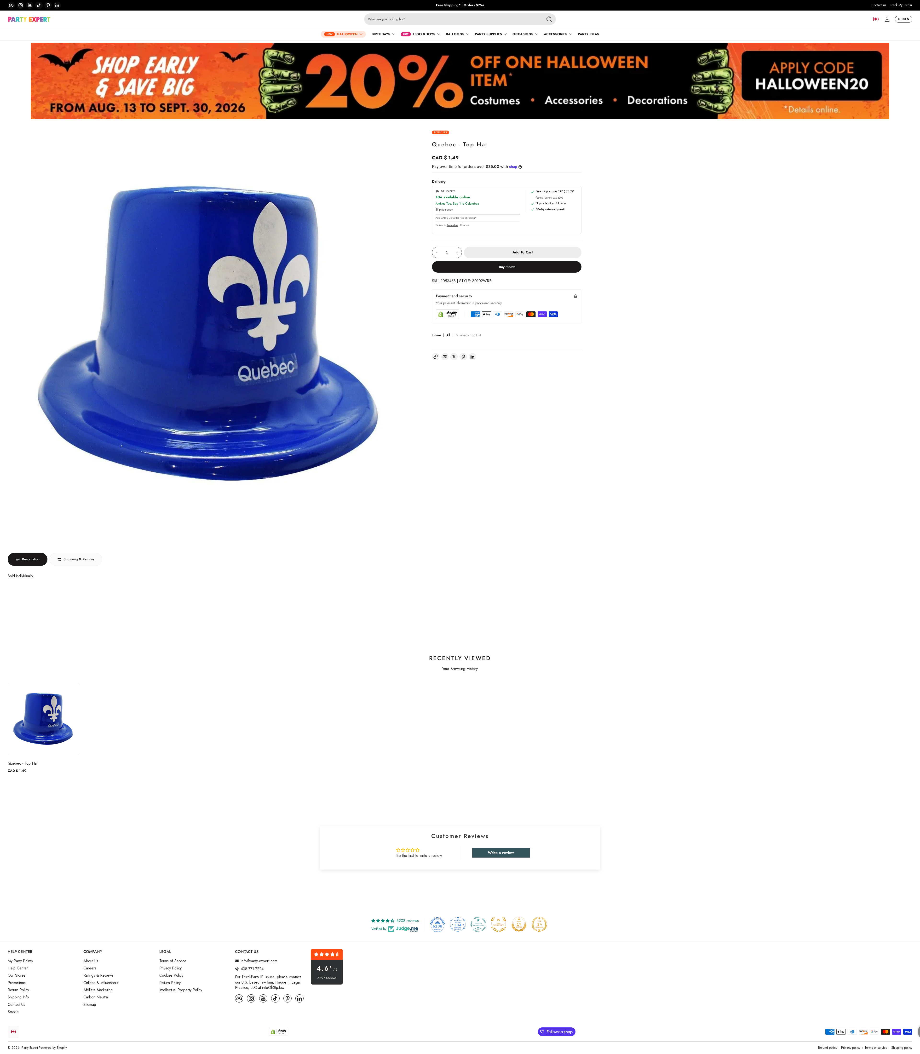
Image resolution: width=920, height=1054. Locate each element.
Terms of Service (172, 960)
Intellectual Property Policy (180, 990)
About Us (90, 960)
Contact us (878, 5)
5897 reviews (326, 978)
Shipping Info (18, 997)
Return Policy (18, 990)
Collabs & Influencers (100, 982)
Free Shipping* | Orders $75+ (460, 5)
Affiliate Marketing (98, 990)
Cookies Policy (171, 975)
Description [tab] (31, 559)
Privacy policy (850, 1047)
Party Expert (30, 1047)
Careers (89, 968)
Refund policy (827, 1047)
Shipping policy (901, 1047)
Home (436, 335)
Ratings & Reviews (98, 975)
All (448, 335)
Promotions (17, 982)
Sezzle (13, 1011)
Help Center (18, 968)
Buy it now (507, 266)
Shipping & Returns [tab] (78, 559)
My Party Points (20, 960)
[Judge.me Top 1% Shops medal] (519, 924)
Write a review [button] (501, 852)
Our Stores (16, 975)
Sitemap (89, 1004)
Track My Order (901, 5)
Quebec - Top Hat (23, 763)
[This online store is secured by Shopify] (447, 314)
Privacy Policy (170, 968)
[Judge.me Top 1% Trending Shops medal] (539, 924)
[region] (460, 5)
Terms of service (875, 1047)
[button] (875, 19)
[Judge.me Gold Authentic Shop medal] (498, 924)
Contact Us (16, 1004)
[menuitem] (43, 960)
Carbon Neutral (96, 997)
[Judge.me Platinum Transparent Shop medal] (478, 924)
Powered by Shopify (53, 1047)
